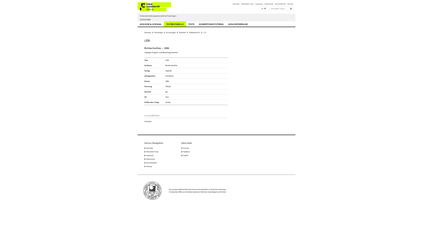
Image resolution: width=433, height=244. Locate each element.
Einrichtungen (171, 32)
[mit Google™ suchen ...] (291, 8)
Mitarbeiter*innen (247, 4)
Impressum (259, 4)
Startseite (236, 4)
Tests (191, 24)
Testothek (145, 19)
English (185, 155)
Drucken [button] (186, 148)
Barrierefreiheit (280, 4)
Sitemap (290, 4)
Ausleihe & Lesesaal (151, 24)
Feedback (186, 152)
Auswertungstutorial (211, 24)
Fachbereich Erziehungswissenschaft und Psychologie (158, 16)
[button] (263, 9)
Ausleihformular (238, 24)
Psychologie (158, 32)
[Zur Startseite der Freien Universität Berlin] (156, 6)
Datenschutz (269, 4)
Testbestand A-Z (175, 24)
